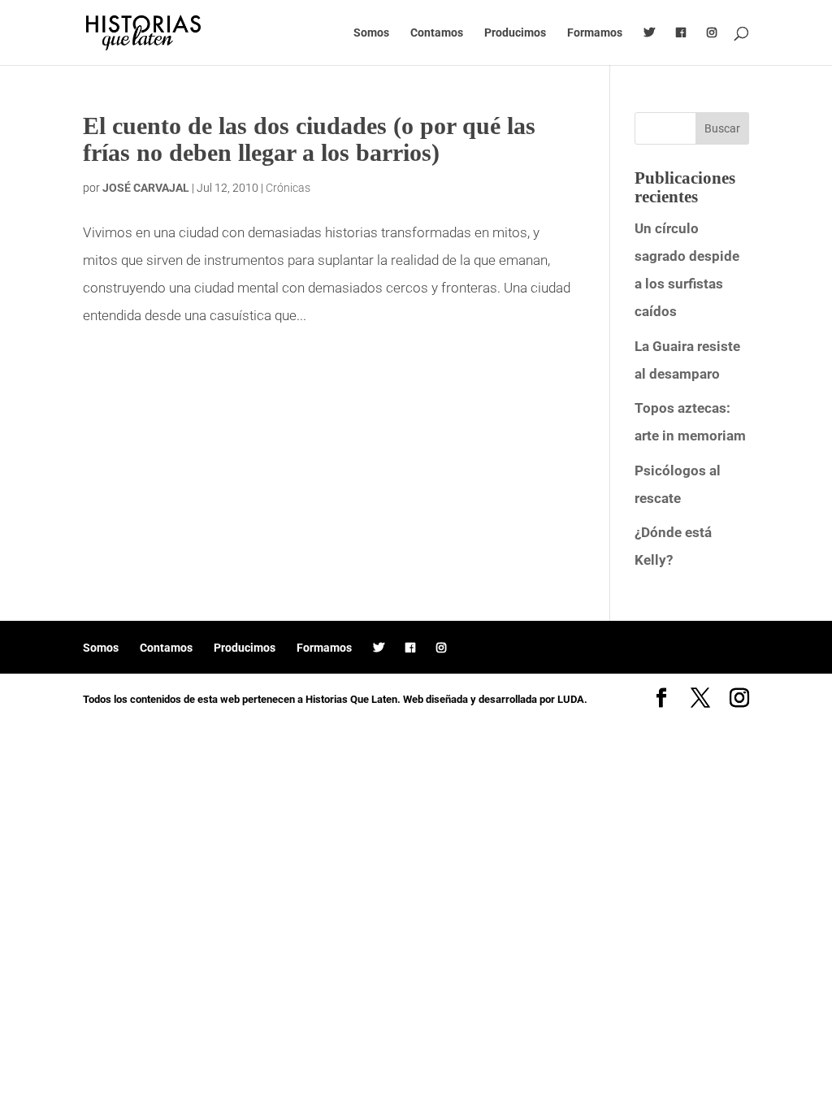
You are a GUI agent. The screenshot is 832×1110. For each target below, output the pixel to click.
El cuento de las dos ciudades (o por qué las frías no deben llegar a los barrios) (309, 139)
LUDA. (572, 699)
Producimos (515, 33)
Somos (371, 33)
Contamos (436, 33)
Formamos (594, 33)
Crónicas (288, 187)
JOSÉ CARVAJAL (145, 187)
